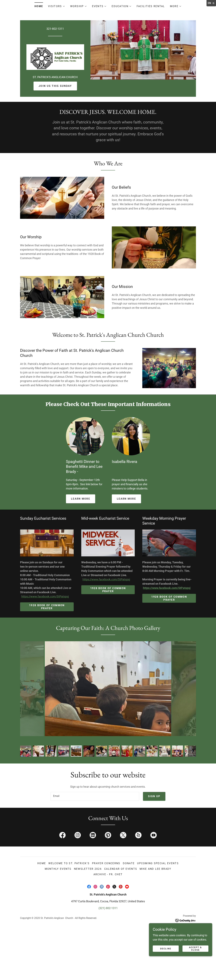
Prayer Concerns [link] (106, 863)
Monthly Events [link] (58, 868)
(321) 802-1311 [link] (108, 908)
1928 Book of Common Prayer (47, 607)
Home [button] (41, 863)
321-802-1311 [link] (55, 28)
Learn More (80, 498)
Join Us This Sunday (55, 85)
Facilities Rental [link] (151, 6)
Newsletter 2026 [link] (88, 868)
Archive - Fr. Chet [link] (108, 874)
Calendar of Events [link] (120, 868)
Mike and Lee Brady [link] (155, 868)
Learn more (126, 498)
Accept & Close (195, 948)
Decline (165, 948)
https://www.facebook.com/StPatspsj (45, 596)
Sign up (154, 796)
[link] (55, 56)
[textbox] (95, 796)
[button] (56, 6)
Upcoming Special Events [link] (158, 863)
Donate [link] (129, 863)
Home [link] (38, 6)
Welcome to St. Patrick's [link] (68, 863)
